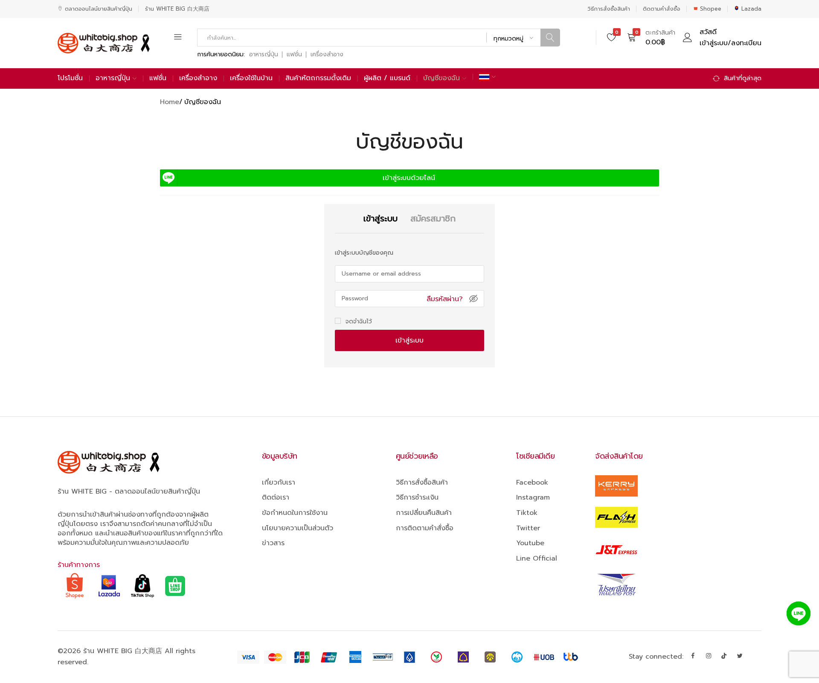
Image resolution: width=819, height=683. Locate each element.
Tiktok (526, 513)
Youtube (530, 543)
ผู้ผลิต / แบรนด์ (387, 78)
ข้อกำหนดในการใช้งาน (295, 513)
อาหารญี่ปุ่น (263, 54)
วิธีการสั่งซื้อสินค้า (608, 9)
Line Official (536, 558)
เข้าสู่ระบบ (409, 340)
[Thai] (487, 76)
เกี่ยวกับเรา (278, 482)
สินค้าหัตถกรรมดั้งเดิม (318, 78)
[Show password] (473, 298)
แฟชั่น (294, 54)
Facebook (532, 482)
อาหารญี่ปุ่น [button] (113, 78)
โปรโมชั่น (70, 78)
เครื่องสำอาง (327, 54)
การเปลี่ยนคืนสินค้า (424, 513)
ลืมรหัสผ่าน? (445, 299)
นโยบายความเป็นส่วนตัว (297, 528)
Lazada (751, 9)
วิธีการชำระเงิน (417, 497)
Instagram (533, 497)
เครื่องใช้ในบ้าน (251, 78)
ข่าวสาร (273, 543)
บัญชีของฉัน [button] (441, 78)
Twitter (528, 528)
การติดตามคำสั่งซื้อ (424, 528)
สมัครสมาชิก (409, 392)
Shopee (710, 9)
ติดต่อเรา (275, 497)
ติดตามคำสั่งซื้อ (661, 9)
